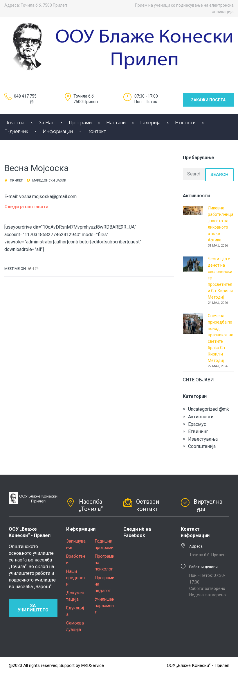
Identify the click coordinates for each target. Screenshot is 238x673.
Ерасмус (197, 424)
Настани (116, 122)
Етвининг (198, 431)
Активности (200, 416)
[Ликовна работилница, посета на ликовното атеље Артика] (193, 210)
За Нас (46, 122)
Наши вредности (75, 578)
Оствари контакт (147, 505)
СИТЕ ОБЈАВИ (198, 380)
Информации (58, 131)
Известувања (203, 439)
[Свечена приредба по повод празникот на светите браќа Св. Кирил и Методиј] (193, 323)
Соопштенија (202, 446)
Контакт (96, 131)
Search (219, 174)
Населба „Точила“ (91, 505)
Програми (80, 122)
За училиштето (33, 608)
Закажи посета (208, 100)
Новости (185, 122)
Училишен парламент (104, 606)
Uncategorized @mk (208, 409)
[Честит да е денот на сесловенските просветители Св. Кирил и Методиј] (193, 264)
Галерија (150, 122)
